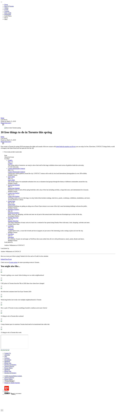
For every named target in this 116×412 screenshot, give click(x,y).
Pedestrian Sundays (13, 209)
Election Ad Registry (10, 364)
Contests (6, 11)
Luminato (11, 226)
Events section (13, 262)
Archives (7, 358)
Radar (2, 118)
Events (6, 9)
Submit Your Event (6, 259)
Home (6, 4)
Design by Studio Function (12, 383)
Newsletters (7, 360)
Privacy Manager (9, 381)
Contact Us (7, 353)
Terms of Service (9, 366)
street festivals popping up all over (66, 146)
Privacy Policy (8, 368)
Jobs (5, 356)
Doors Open (11, 201)
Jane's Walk (11, 176)
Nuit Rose (11, 234)
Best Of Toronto (9, 6)
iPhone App (7, 363)
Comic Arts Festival (13, 193)
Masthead (7, 361)
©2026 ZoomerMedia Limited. (13, 376)
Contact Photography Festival (16, 168)
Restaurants (7, 14)
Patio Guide (7, 13)
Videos (6, 8)
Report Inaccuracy (6, 123)
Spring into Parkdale (14, 185)
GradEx (10, 160)
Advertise (7, 355)
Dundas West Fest (13, 217)
